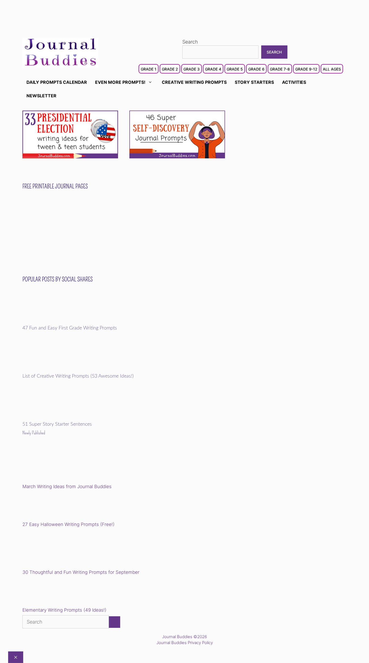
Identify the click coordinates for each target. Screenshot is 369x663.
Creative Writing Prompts (194, 82)
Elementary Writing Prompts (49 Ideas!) (64, 610)
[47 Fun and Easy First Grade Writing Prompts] (59, 321)
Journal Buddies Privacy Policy (184, 642)
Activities (294, 82)
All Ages (332, 69)
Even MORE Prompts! (120, 82)
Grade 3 (191, 69)
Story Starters (254, 82)
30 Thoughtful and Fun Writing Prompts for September (80, 572)
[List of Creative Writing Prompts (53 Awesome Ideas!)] (59, 369)
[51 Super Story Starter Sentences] (59, 418)
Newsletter (41, 95)
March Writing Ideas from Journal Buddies (67, 486)
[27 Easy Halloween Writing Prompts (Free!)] (50, 506)
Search (190, 42)
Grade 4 (213, 69)
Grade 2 (170, 69)
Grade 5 (235, 69)
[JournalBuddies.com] (60, 52)
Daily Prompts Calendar (56, 82)
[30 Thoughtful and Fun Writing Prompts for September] (59, 549)
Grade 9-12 (306, 69)
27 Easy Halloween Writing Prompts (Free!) (68, 524)
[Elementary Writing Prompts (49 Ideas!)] (50, 592)
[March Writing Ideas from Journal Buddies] (59, 464)
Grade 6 (256, 69)
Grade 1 (148, 69)
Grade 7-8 (280, 69)
